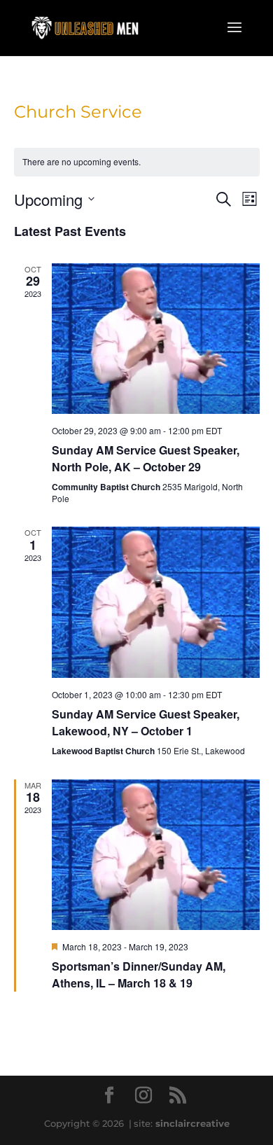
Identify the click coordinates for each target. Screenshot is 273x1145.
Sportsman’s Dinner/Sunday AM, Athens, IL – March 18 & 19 (138, 974)
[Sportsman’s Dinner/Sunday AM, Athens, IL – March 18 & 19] (156, 854)
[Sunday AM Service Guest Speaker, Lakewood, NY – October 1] (156, 602)
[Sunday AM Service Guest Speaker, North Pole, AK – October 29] (156, 338)
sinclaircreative (192, 1123)
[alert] (137, 162)
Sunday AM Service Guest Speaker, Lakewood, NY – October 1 (145, 722)
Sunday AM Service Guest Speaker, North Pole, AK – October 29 (145, 458)
